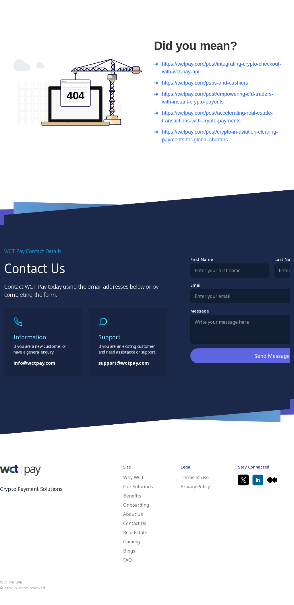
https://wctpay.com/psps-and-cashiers (205, 83)
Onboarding (136, 505)
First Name (201, 259)
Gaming (131, 541)
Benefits (132, 496)
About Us (133, 514)
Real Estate (135, 532)
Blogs (129, 551)
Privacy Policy (195, 486)
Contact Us (134, 523)
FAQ (127, 560)
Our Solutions (138, 486)
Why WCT (133, 477)
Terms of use (195, 477)
